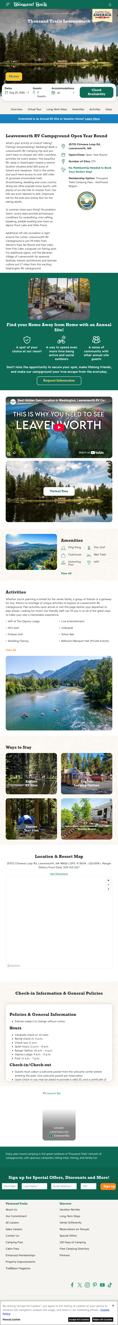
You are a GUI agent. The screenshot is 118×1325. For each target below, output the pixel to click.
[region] (59, 922)
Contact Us (12, 1235)
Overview (16, 109)
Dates (8, 88)
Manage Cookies (11, 1319)
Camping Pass (14, 1242)
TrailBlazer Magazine (18, 1268)
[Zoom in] (108, 880)
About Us (11, 1209)
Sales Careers (14, 1229)
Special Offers (68, 1235)
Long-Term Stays (57, 109)
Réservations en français (74, 1229)
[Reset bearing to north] (108, 889)
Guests (37, 88)
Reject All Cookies (102, 1319)
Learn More (92, 118)
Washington (50, 13)
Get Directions (59, 873)
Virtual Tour (34, 109)
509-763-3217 (59, 27)
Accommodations (63, 88)
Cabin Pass (12, 1248)
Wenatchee (68, 13)
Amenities (78, 109)
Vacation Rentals (70, 1209)
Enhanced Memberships (20, 1255)
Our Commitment (16, 1216)
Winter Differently (70, 1222)
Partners (65, 1255)
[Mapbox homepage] (13, 965)
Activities (94, 109)
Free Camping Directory (74, 1248)
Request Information (59, 380)
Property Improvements (20, 1261)
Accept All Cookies (79, 1319)
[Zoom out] (108, 885)
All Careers (12, 1222)
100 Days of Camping (73, 1242)
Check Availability (96, 92)
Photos (14, 76)
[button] (66, 93)
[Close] (113, 1305)
